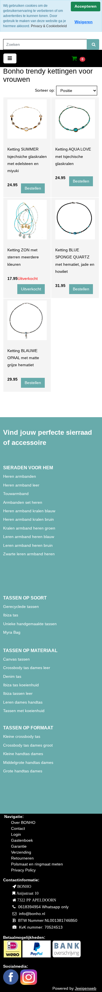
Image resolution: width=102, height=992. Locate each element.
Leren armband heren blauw (28, 536)
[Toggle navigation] (10, 58)
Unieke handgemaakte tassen (30, 624)
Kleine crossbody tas (21, 736)
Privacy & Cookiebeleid (49, 26)
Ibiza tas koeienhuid (21, 685)
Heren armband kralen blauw (29, 511)
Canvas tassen (16, 659)
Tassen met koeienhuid (23, 710)
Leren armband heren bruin (28, 545)
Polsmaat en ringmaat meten (37, 864)
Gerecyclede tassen (21, 606)
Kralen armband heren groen (29, 528)
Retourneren (22, 858)
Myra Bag (11, 632)
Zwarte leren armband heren (29, 554)
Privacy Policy (23, 870)
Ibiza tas (10, 615)
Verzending (21, 852)
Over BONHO (23, 822)
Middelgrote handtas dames (28, 762)
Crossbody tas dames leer (26, 667)
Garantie (19, 846)
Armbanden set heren (22, 502)
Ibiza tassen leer (18, 693)
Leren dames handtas (22, 702)
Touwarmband (16, 493)
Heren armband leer (21, 485)
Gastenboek (22, 840)
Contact (18, 828)
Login (16, 834)
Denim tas (12, 676)
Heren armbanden (19, 476)
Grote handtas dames (22, 771)
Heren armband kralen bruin (28, 519)
